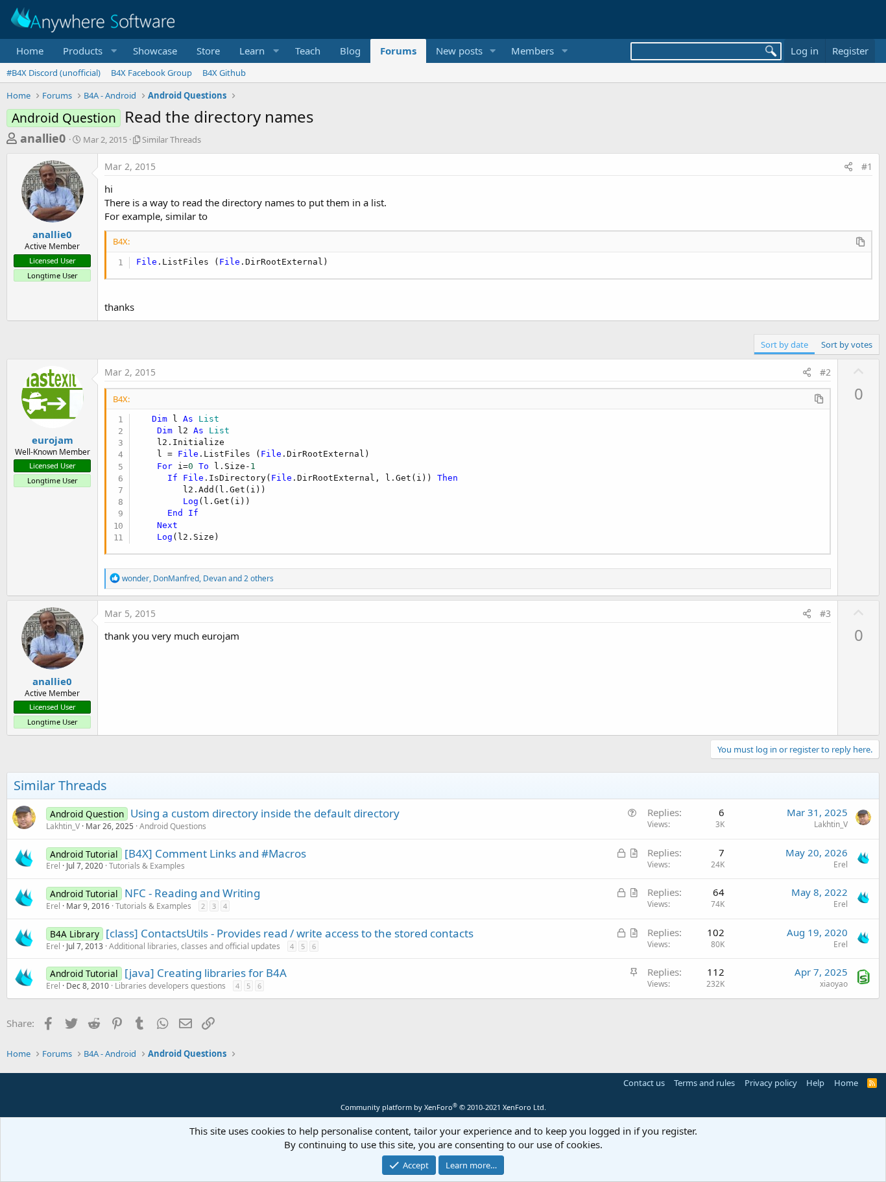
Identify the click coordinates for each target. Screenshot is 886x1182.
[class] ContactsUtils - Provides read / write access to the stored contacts (289, 933)
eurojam (52, 439)
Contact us (644, 1083)
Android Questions (172, 826)
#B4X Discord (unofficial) (53, 72)
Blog (350, 50)
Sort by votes (846, 344)
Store (208, 50)
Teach (307, 50)
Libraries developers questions (170, 985)
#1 (866, 166)
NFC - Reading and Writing (192, 893)
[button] (88, 51)
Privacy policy (771, 1083)
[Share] (848, 166)
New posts (459, 50)
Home (29, 50)
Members (532, 50)
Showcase (155, 50)
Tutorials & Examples (147, 865)
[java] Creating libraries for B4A (206, 972)
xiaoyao (834, 983)
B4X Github (224, 72)
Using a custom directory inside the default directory (265, 813)
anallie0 (43, 138)
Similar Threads (171, 139)
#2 (825, 372)
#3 (825, 613)
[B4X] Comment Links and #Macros (215, 853)
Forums (398, 50)
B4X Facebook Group (151, 72)
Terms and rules (704, 1083)
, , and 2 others (198, 578)
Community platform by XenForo (443, 1107)
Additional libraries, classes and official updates (194, 946)
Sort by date (784, 344)
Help (815, 1083)
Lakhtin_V (63, 826)
